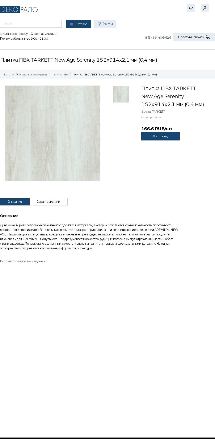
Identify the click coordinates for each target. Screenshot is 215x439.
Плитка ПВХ (60, 74)
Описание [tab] (15, 202)
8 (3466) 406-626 (158, 37)
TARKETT (158, 111)
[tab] (121, 95)
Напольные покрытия (33, 74)
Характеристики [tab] (48, 202)
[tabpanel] (107, 232)
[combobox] (30, 24)
